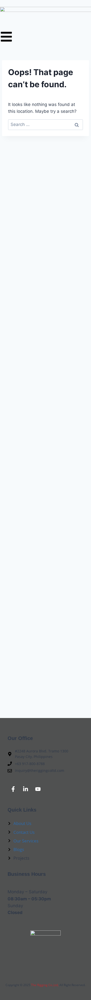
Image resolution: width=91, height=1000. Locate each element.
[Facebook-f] (13, 789)
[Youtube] (37, 789)
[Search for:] (45, 124)
